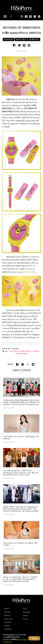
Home (25, 609)
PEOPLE (7, 612)
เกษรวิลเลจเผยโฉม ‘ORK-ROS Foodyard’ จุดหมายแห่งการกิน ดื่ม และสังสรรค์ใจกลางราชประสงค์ (21, 473)
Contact (25, 615)
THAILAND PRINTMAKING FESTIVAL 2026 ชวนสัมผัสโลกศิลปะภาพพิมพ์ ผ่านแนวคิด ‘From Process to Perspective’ (21, 402)
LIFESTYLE (8, 619)
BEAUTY (7, 615)
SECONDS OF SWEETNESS (20, 351)
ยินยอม (34, 638)
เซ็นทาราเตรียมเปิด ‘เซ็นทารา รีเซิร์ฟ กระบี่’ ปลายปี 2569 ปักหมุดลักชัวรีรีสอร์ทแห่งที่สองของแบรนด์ (20, 579)
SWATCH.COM (28, 272)
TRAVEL (7, 626)
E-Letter (25, 619)
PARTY (6, 609)
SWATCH (35, 351)
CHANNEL (8, 629)
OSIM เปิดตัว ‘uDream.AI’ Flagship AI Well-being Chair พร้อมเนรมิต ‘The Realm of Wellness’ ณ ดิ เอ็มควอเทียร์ (21, 509)
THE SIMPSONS (21, 354)
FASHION (7, 622)
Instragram (26, 612)
